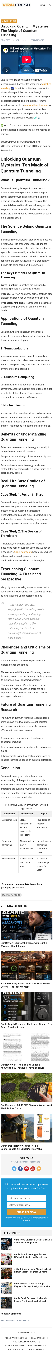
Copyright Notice (16, 1349)
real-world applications (36, 105)
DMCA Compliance (37, 1345)
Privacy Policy (38, 1338)
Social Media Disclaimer (25, 1342)
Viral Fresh (6, 40)
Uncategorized (9, 21)
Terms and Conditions (16, 1338)
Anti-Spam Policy (37, 1349)
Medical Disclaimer (14, 1345)
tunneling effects (23, 552)
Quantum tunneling (11, 895)
